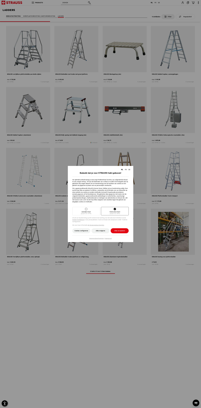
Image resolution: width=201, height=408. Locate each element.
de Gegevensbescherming (96, 225)
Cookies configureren (81, 230)
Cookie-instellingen (78, 219)
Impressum (108, 238)
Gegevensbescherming (96, 238)
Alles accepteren (119, 230)
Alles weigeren (100, 230)
